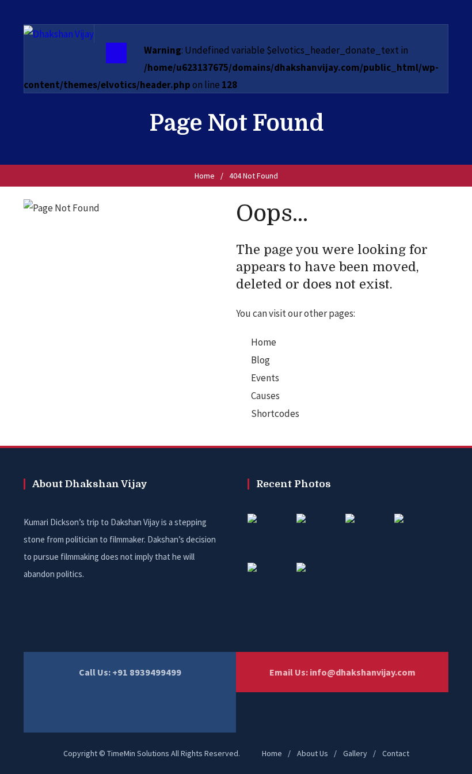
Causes (265, 395)
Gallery (355, 753)
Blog (260, 360)
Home (205, 175)
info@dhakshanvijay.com (363, 672)
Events (265, 377)
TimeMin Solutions (138, 753)
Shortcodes (275, 413)
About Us (312, 753)
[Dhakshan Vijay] (59, 33)
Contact (395, 753)
